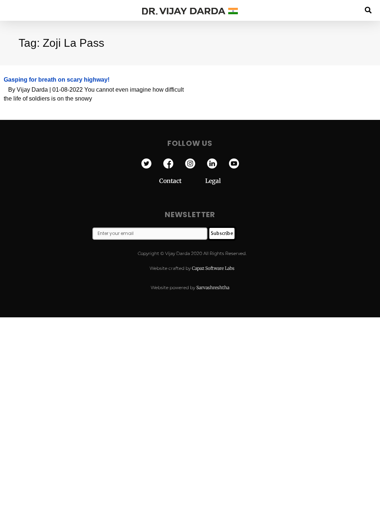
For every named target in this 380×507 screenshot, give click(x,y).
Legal (213, 180)
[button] (368, 10)
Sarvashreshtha (212, 287)
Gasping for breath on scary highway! (56, 79)
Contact (182, 180)
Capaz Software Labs (213, 268)
